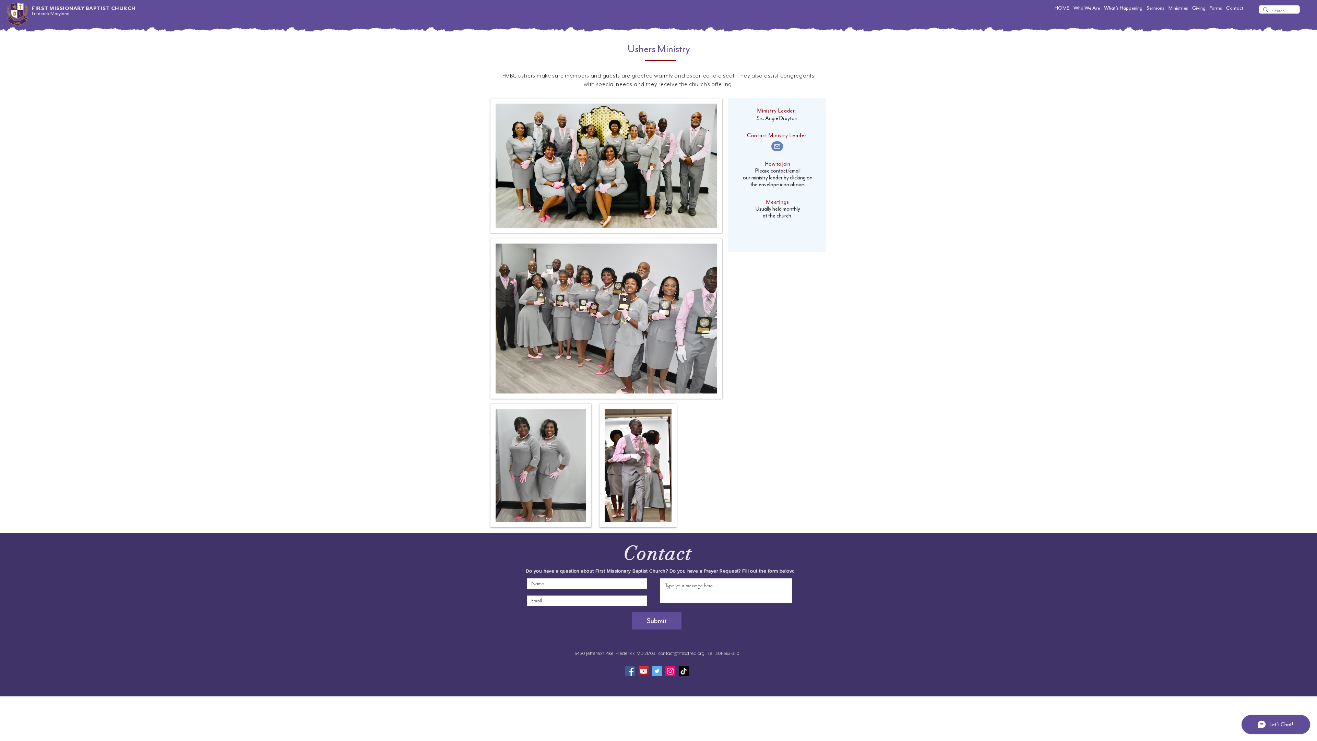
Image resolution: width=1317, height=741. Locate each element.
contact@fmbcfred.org (681, 653)
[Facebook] (630, 671)
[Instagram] (670, 671)
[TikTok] (684, 671)
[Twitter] (657, 671)
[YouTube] (644, 671)
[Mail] (777, 146)
